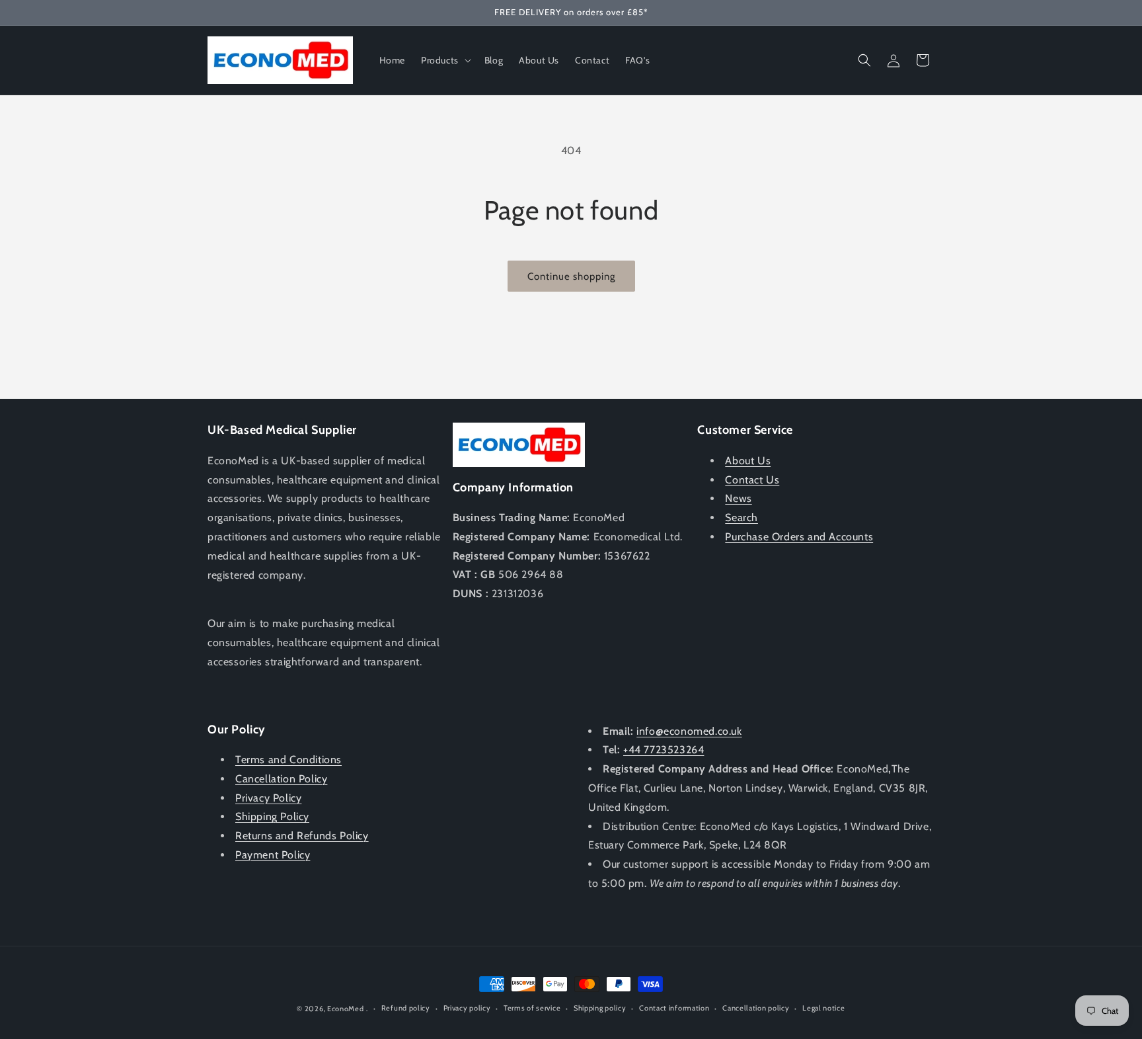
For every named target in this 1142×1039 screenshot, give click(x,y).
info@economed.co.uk (689, 731)
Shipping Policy (272, 816)
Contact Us (752, 480)
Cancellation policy (755, 1008)
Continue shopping (571, 276)
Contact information (674, 1008)
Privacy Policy (268, 798)
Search (741, 517)
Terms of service (532, 1008)
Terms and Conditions (288, 759)
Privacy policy (467, 1008)
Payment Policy (272, 855)
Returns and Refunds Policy (302, 835)
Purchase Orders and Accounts (799, 536)
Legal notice (823, 1008)
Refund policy (405, 1008)
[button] (444, 60)
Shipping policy (600, 1008)
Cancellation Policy (281, 778)
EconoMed (345, 1008)
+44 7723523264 (663, 749)
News (738, 498)
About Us (748, 460)
